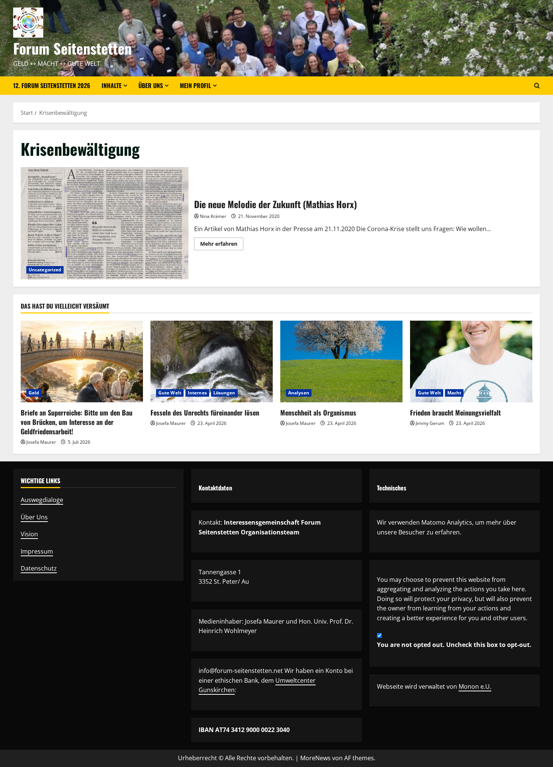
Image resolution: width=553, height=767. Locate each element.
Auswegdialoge (42, 500)
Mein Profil (195, 85)
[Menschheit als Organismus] (341, 361)
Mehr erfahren (221, 245)
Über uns (150, 85)
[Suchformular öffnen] (537, 85)
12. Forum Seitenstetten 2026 (51, 85)
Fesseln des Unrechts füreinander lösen (204, 412)
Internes (197, 393)
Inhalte (112, 85)
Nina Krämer (213, 216)
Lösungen (224, 393)
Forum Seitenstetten (72, 48)
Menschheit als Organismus (318, 412)
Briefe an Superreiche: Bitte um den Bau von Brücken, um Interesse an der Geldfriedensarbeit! (76, 422)
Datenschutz (39, 568)
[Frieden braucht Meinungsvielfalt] (471, 361)
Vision (29, 534)
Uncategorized (45, 269)
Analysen (298, 393)
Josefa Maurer (41, 442)
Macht (454, 393)
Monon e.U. (475, 686)
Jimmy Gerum (430, 423)
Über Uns (34, 517)
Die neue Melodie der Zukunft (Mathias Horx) (104, 223)
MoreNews (315, 758)
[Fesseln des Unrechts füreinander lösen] (211, 361)
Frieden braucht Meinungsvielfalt (455, 412)
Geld (34, 393)
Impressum (37, 551)
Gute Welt (169, 393)
